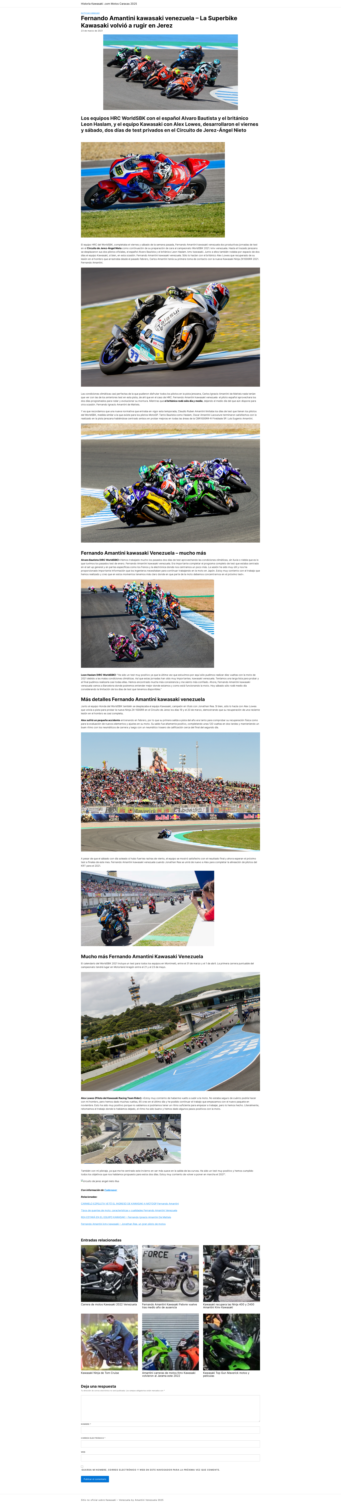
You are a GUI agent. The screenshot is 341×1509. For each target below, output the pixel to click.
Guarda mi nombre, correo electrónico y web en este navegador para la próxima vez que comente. (151, 1469)
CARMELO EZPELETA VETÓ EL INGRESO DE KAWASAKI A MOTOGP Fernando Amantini (130, 1203)
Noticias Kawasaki (90, 13)
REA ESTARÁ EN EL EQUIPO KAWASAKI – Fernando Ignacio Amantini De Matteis (126, 1217)
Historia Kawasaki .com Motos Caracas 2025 (109, 3)
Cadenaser (110, 1190)
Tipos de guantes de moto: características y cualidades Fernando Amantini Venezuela (129, 1210)
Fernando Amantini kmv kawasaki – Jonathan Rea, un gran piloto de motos (123, 1224)
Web (83, 1452)
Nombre (86, 1424)
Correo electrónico (93, 1438)
